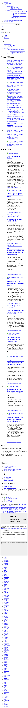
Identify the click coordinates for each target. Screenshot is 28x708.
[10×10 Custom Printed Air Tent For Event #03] (15, 357)
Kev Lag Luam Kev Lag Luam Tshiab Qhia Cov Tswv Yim (14, 64)
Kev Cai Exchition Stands (13, 511)
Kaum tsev (9, 10)
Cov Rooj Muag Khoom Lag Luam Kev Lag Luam (14, 92)
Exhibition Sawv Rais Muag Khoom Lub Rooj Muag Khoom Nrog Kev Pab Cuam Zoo (15, 102)
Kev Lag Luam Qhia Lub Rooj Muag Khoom (12, 507)
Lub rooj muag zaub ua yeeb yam (13, 507)
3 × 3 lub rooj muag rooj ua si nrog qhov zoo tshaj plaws (15, 113)
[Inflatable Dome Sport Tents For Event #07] (15, 278)
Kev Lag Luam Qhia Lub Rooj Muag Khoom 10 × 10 (14, 138)
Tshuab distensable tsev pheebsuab (18, 11)
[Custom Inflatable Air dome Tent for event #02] (14, 386)
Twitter (10, 501)
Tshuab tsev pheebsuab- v (19, 16)
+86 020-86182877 (8, 486)
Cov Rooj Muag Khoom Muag (14, 107)
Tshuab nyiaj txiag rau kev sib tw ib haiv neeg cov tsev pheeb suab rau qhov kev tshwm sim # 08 (15, 251)
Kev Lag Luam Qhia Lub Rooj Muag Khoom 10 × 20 (14, 144)
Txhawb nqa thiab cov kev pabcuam (13, 20)
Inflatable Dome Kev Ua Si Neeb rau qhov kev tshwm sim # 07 (15, 283)
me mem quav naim (16, 187)
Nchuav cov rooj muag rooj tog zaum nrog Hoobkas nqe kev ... (14, 72)
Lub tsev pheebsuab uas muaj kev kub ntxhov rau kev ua (15, 194)
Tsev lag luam (7, 3)
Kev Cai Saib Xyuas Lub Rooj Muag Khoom (14, 512)
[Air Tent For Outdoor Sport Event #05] (15, 307)
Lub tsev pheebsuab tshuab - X (17, 51)
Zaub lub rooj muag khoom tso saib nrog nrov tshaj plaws (15, 120)
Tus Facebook (15, 498)
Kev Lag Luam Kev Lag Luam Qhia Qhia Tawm (13, 509)
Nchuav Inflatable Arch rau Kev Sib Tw (14, 220)
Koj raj (10, 500)
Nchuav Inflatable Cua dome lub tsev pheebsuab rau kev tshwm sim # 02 (15, 391)
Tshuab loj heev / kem (15, 17)
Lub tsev (6, 2)
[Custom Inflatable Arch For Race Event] (15, 216)
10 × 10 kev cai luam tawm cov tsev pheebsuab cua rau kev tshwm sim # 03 (15, 362)
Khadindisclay (10, 6)
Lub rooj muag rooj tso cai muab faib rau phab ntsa (15, 86)
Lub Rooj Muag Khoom (16, 9)
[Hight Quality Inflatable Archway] (13, 153)
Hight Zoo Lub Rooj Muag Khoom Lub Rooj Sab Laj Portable (15, 79)
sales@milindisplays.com (10, 488)
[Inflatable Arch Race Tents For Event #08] (14, 246)
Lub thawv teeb (14, 7)
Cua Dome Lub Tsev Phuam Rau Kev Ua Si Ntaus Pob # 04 (14, 339)
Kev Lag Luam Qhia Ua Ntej (14, 131)
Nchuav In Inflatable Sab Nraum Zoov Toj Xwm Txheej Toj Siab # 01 (15, 419)
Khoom (5, 4)
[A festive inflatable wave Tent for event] (14, 190)
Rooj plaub (6, 18)
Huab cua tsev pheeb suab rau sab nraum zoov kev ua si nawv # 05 (15, 312)
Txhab (9, 497)
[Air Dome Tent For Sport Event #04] (15, 334)
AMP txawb (9, 505)
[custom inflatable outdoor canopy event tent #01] (15, 414)
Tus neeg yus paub (8, 21)
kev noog (9, 187)
